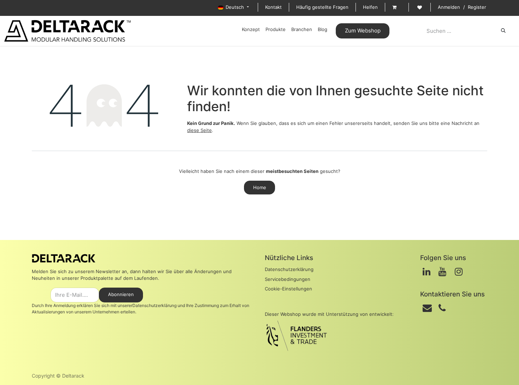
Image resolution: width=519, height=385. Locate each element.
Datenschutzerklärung (154, 305)
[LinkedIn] (426, 272)
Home (259, 187)
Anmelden (449, 7)
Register (477, 7)
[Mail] (427, 308)
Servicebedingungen (287, 279)
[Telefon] (442, 308)
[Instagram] (458, 272)
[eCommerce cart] (396, 7)
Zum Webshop (363, 30)
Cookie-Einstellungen (288, 288)
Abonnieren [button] (121, 294)
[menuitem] (251, 29)
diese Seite (199, 130)
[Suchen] (503, 30)
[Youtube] (442, 272)
